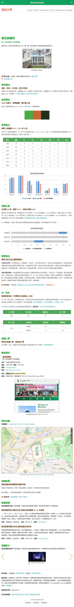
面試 (20, 497)
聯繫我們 (44, 602)
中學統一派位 (59, 302)
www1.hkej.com (43, 538)
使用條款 (28, 602)
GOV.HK (20, 424)
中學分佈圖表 (20, 94)
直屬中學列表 (48, 345)
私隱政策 (36, 602)
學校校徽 (27, 106)
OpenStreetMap (29, 424)
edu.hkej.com (42, 522)
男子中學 (52, 10)
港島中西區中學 (44, 10)
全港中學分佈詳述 (32, 94)
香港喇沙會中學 (60, 10)
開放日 (25, 497)
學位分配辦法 (38, 302)
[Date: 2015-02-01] (37, 557)
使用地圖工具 (8, 79)
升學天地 (29, 10)
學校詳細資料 (20, 573)
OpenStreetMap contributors (35, 474)
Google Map (12, 424)
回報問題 (9, 585)
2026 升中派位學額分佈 (47, 306)
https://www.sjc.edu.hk (13, 370)
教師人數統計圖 (41, 218)
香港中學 (35, 10)
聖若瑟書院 (69, 10)
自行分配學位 (48, 302)
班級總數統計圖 (30, 218)
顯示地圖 (34, 76)
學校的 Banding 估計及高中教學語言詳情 (31, 285)
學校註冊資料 (36, 573)
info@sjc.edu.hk (11, 367)
